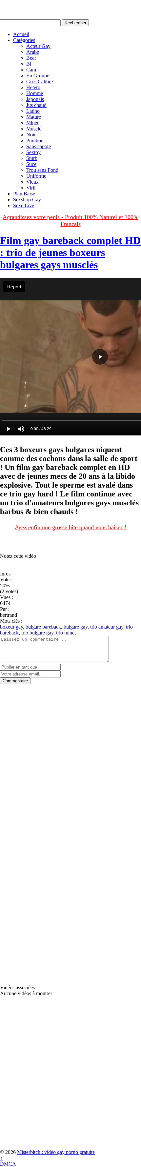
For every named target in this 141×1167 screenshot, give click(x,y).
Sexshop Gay (27, 199)
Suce (31, 164)
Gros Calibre (39, 81)
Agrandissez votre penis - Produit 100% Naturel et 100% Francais (70, 220)
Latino (33, 111)
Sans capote (38, 146)
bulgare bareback (43, 627)
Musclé (33, 128)
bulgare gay (76, 627)
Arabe (32, 52)
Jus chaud (36, 105)
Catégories (24, 40)
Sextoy (33, 152)
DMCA (8, 1164)
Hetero (33, 87)
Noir (31, 134)
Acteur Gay (38, 46)
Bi (28, 64)
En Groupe (37, 75)
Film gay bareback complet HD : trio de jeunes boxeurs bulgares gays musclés (70, 252)
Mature (33, 117)
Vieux (32, 182)
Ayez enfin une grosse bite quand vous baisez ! (71, 527)
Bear (31, 58)
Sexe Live (23, 205)
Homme (34, 93)
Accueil (21, 34)
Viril (30, 188)
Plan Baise (24, 193)
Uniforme (36, 176)
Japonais (35, 99)
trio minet (66, 632)
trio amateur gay (106, 627)
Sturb (31, 158)
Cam (31, 69)
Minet (32, 123)
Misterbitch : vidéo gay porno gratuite (56, 1152)
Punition (35, 140)
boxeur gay (11, 627)
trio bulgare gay (37, 632)
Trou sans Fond (42, 170)
